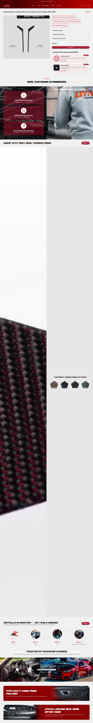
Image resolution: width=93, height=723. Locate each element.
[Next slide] (75, 669)
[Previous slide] (17, 669)
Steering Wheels (45, 5)
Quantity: (54, 43)
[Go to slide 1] (37, 678)
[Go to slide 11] (52, 678)
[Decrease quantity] (60, 43)
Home (33, 5)
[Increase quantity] (64, 43)
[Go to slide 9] (49, 678)
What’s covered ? (63, 61)
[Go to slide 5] (43, 678)
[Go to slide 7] (46, 678)
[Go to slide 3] (40, 678)
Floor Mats (59, 5)
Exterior (52, 5)
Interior (38, 5)
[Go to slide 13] (55, 678)
